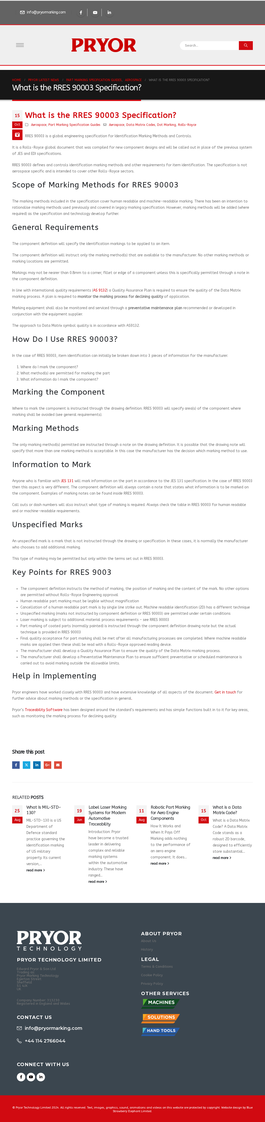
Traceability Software (44, 710)
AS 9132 (100, 290)
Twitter (26, 765)
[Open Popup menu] (20, 45)
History (147, 949)
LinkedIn (37, 765)
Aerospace (38, 125)
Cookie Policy (152, 975)
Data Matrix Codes (140, 125)
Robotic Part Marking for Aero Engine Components (170, 813)
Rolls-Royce (187, 125)
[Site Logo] (103, 45)
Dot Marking (166, 125)
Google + (47, 765)
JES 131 (67, 481)
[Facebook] (81, 12)
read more (34, 870)
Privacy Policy (152, 984)
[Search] (246, 45)
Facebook (16, 765)
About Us (148, 941)
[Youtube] (95, 12)
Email (58, 765)
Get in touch (225, 692)
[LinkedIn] (109, 12)
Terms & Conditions (157, 966)
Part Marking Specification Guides (74, 125)
